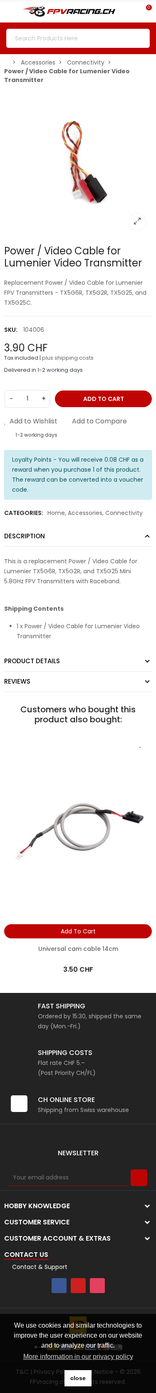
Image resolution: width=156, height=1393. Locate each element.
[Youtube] (78, 1285)
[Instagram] (97, 1285)
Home (56, 513)
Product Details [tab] (32, 661)
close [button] (78, 1378)
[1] (139, 1177)
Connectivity (124, 513)
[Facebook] (59, 1285)
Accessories (85, 513)
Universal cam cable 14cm (78, 949)
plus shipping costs (68, 358)
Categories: (23, 513)
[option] (78, 162)
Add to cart (103, 399)
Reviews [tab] (17, 681)
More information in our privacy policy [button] (78, 1356)
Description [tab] (24, 536)
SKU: (10, 330)
